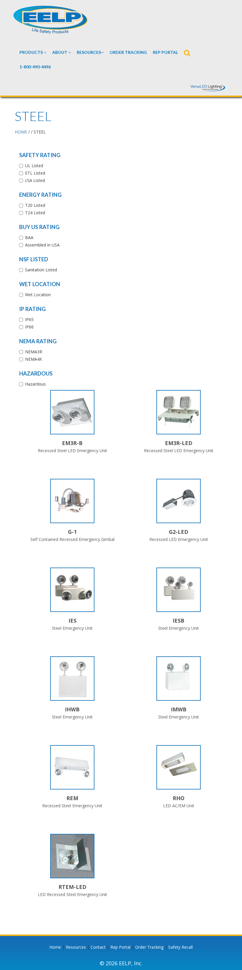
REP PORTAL (165, 52)
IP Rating (32, 309)
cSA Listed (35, 180)
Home (55, 947)
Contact (98, 947)
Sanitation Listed (41, 270)
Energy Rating (40, 194)
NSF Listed (33, 259)
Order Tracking (128, 52)
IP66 (29, 327)
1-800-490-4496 (35, 66)
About (60, 52)
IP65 (29, 319)
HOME (21, 132)
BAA (29, 237)
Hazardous (36, 373)
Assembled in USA (42, 245)
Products (31, 52)
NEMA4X (33, 359)
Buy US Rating (39, 227)
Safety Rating (39, 155)
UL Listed (34, 165)
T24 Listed (35, 212)
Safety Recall (180, 947)
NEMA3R (33, 352)
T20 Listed (35, 205)
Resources (89, 52)
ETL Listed (35, 173)
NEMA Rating (38, 341)
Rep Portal (120, 947)
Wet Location (39, 284)
